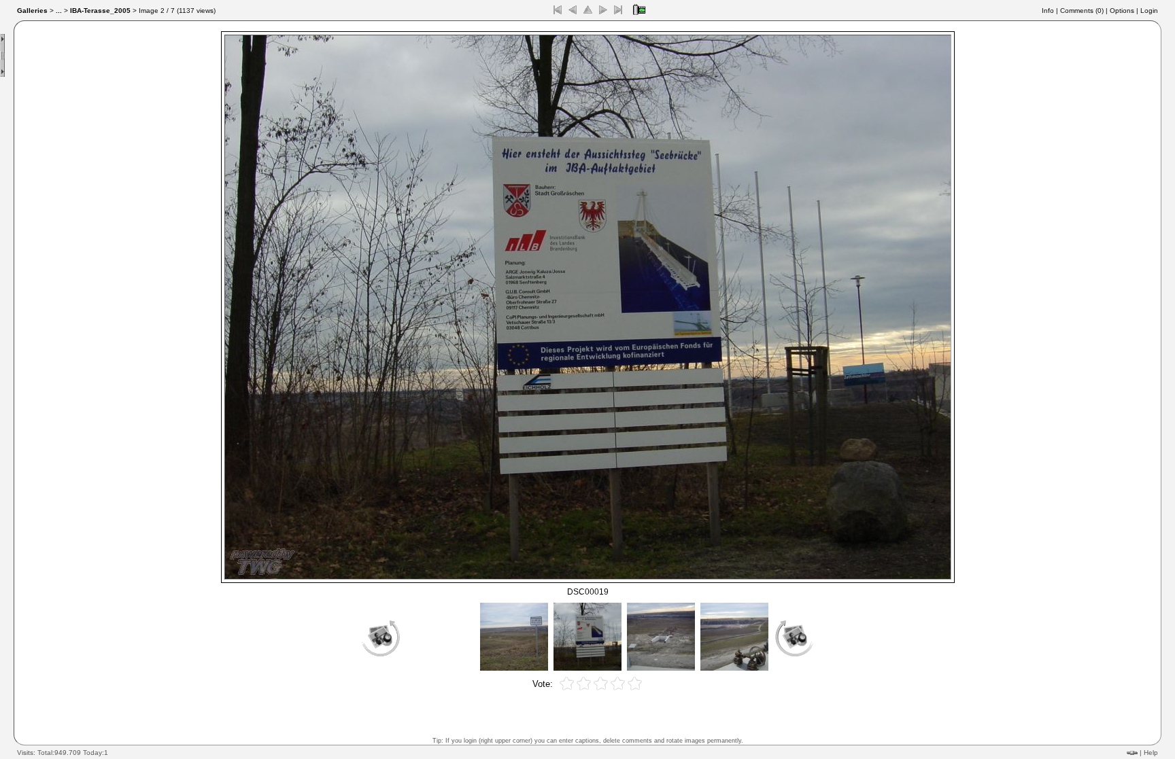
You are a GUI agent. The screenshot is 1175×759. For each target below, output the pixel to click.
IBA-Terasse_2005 (100, 10)
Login (1149, 10)
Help (1151, 752)
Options (1122, 10)
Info (1048, 10)
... (59, 10)
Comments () (1082, 10)
